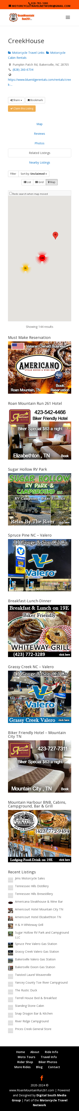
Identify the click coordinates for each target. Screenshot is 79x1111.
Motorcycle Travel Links (27, 53)
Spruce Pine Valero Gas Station (36, 944)
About (34, 1052)
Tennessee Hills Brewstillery (34, 894)
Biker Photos (48, 1062)
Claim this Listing (23, 108)
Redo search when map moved (30, 193)
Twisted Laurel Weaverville (33, 975)
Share (16, 100)
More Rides (22, 1067)
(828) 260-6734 (23, 70)
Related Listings (39, 153)
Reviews (39, 134)
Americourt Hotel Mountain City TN (39, 909)
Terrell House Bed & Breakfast (36, 998)
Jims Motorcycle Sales (30, 878)
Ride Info (51, 1052)
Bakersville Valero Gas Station (35, 959)
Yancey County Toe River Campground (41, 982)
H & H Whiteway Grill (29, 925)
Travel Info (49, 1057)
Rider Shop (25, 1062)
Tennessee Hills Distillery (32, 886)
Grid (41, 182)
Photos (39, 143)
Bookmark (36, 100)
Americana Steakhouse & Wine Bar (39, 901)
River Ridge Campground (32, 1021)
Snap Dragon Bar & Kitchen (34, 1013)
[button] (55, 235)
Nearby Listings (39, 162)
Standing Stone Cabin (29, 1006)
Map (39, 124)
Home (20, 1052)
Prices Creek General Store (33, 1029)
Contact (54, 1067)
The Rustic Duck (26, 990)
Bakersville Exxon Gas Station (35, 967)
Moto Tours (26, 1057)
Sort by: (33, 174)
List (28, 182)
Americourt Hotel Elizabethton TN (38, 917)
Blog (39, 1067)
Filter (13, 174)
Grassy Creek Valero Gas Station (37, 951)
